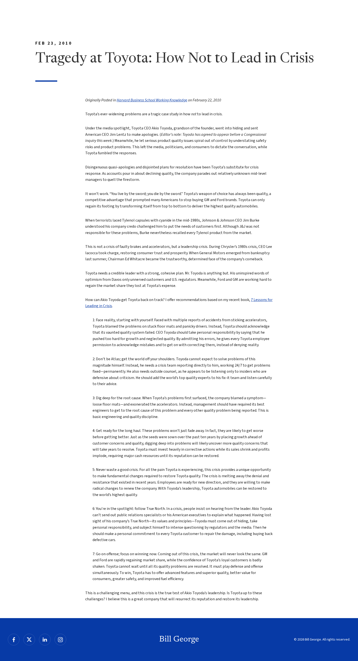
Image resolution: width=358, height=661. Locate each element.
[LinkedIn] (45, 639)
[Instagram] (60, 639)
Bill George (179, 639)
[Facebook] (13, 639)
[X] (29, 639)
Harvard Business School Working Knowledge (152, 100)
